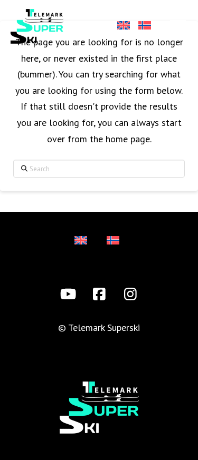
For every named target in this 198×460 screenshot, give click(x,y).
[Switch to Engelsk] (123, 26)
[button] (177, 25)
